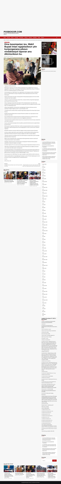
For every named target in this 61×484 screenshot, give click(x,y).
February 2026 (44, 181)
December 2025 (44, 187)
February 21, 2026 (10, 56)
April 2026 (44, 175)
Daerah (5, 178)
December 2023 (44, 256)
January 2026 (44, 184)
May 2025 (43, 207)
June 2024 (43, 239)
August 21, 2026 (42, 477)
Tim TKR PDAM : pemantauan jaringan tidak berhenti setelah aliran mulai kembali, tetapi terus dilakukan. (49, 149)
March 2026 (44, 178)
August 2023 (44, 268)
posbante (6, 56)
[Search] (56, 37)
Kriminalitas (21, 37)
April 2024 (44, 245)
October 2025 (44, 193)
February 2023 (44, 285)
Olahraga (26, 37)
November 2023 (44, 259)
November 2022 (44, 294)
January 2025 (44, 219)
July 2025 (43, 201)
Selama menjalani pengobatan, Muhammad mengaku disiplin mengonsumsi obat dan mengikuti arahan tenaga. (34, 182)
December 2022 (44, 291)
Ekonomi (8, 37)
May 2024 (43, 242)
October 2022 (44, 297)
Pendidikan (35, 37)
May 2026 (43, 172)
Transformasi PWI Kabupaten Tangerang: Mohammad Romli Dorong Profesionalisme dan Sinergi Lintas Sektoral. (48, 143)
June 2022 (43, 308)
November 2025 (44, 190)
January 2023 (44, 288)
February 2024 (44, 250)
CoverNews (33, 482)
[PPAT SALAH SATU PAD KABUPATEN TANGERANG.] (10, 175)
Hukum (12, 37)
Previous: (13, 164)
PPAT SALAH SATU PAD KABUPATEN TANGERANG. (48, 146)
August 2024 (44, 233)
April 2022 (44, 314)
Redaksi (42, 37)
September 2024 (44, 230)
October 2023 (44, 262)
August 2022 (44, 302)
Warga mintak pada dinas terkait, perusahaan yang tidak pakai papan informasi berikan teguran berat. (49, 153)
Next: (31, 164)
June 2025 (43, 204)
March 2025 (44, 213)
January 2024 (44, 253)
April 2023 (44, 279)
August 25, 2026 (21, 475)
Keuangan (16, 37)
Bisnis (5, 37)
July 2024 (43, 236)
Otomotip (30, 37)
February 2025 (44, 216)
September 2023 (44, 265)
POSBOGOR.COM (13, 32)
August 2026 (44, 164)
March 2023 (44, 282)
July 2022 (43, 305)
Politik (39, 37)
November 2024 (44, 224)
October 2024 (44, 227)
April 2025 (44, 210)
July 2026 (43, 167)
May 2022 (43, 311)
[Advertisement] (30, 6)
